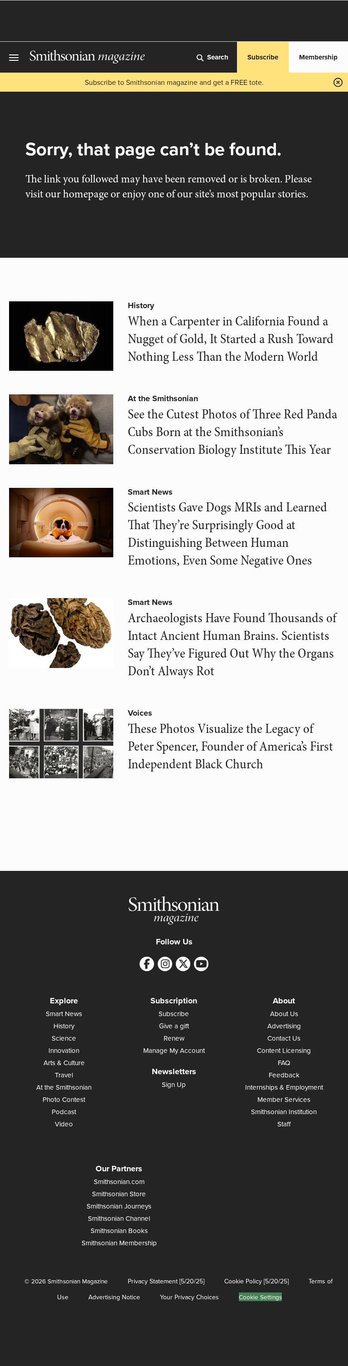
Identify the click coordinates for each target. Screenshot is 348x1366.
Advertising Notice (114, 1297)
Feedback (284, 1075)
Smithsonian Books (119, 1230)
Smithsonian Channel (119, 1218)
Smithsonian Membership (119, 1243)
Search (217, 57)
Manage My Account (174, 1050)
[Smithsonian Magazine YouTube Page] (201, 964)
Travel (64, 1075)
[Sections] (14, 57)
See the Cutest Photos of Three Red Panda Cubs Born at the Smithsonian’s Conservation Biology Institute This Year (232, 432)
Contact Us (283, 1038)
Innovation (63, 1050)
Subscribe (262, 57)
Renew (174, 1038)
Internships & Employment (284, 1087)
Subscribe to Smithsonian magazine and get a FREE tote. (174, 82)
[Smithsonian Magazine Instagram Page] (165, 964)
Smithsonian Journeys (119, 1206)
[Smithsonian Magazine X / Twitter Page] (183, 964)
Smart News (150, 492)
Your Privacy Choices (189, 1297)
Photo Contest (64, 1099)
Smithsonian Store (119, 1194)
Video (64, 1124)
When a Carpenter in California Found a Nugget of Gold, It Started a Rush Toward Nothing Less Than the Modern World (231, 339)
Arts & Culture (64, 1062)
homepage (85, 194)
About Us (284, 1013)
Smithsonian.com (119, 1181)
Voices (140, 713)
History (141, 305)
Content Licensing (284, 1050)
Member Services (283, 1099)
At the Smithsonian (163, 398)
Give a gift (174, 1026)
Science (64, 1038)
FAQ (284, 1062)
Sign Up (174, 1084)
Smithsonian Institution (284, 1111)
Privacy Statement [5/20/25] (166, 1281)
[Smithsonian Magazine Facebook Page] (147, 964)
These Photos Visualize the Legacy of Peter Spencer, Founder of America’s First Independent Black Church (230, 746)
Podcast (64, 1111)
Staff (284, 1124)
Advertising (284, 1026)
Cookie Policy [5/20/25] (256, 1281)
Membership (318, 57)
